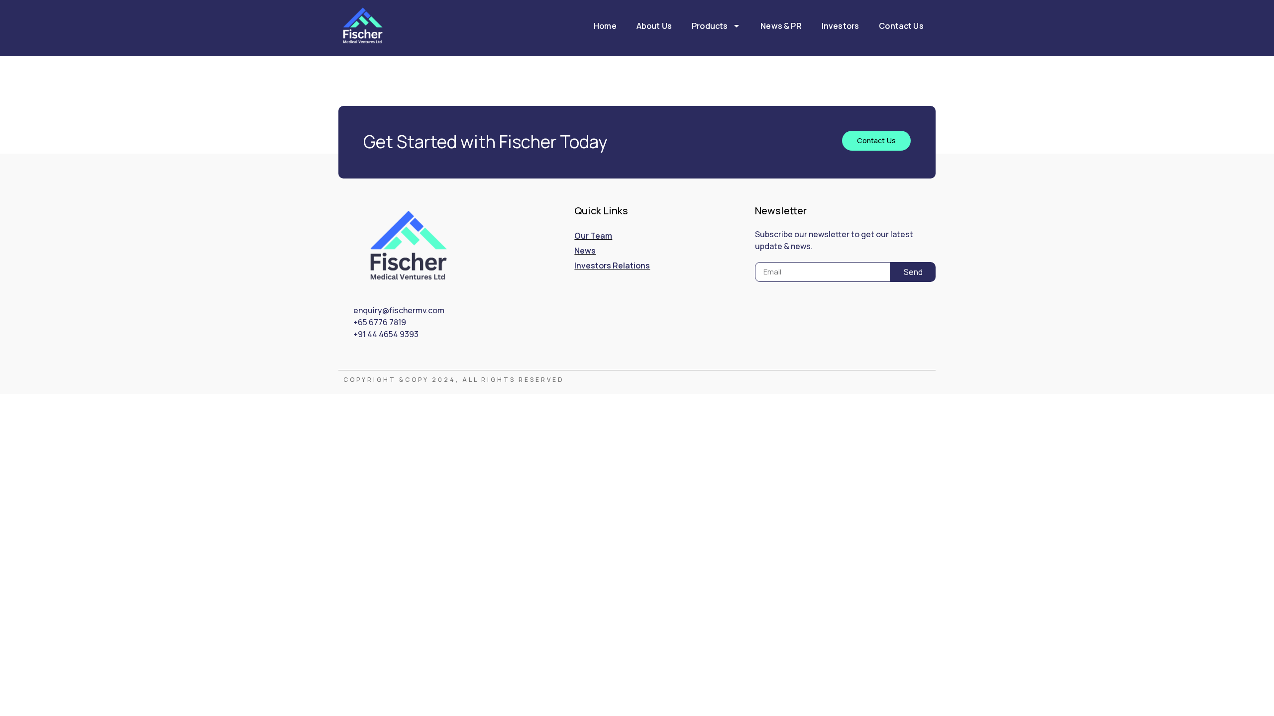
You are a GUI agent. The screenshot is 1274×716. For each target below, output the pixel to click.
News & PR (780, 25)
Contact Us (901, 25)
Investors (840, 25)
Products (710, 25)
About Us (654, 25)
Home (605, 25)
